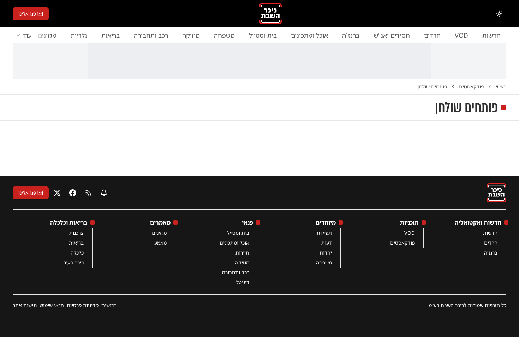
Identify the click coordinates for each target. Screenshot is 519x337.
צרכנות (76, 232)
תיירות (242, 252)
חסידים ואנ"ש (392, 35)
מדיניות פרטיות (83, 305)
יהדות (326, 252)
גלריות (79, 35)
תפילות (324, 232)
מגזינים (159, 232)
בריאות (110, 35)
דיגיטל (242, 282)
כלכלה (77, 252)
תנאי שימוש (52, 305)
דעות (326, 242)
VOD (461, 35)
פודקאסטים (402, 242)
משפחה (224, 35)
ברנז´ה (350, 35)
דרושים (108, 305)
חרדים (432, 35)
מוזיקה (191, 35)
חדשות (491, 35)
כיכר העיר (74, 262)
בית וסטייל (263, 35)
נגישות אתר (25, 305)
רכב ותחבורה (151, 35)
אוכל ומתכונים (309, 35)
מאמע (160, 242)
